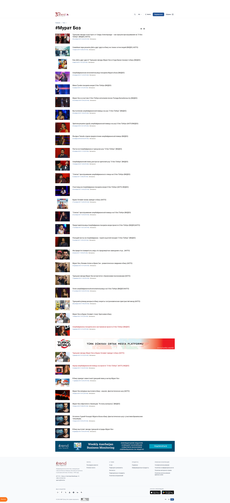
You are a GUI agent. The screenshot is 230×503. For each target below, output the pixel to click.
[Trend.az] (62, 14)
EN (165, 499)
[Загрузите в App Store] (155, 492)
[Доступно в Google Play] (168, 492)
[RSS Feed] (81, 492)
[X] (65, 492)
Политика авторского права (163, 470)
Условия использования (162, 465)
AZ (169, 499)
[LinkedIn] (77, 492)
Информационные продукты (140, 467)
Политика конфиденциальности (164, 467)
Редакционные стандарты (117, 473)
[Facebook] (61, 492)
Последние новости (92, 465)
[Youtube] (69, 492)
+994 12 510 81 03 (60, 478)
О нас (110, 465)
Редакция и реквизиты (116, 467)
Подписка (135, 465)
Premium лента (91, 467)
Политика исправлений (116, 475)
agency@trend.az (60, 480)
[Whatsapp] (57, 492)
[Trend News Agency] (61, 464)
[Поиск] (135, 14)
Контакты (112, 470)
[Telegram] (73, 492)
